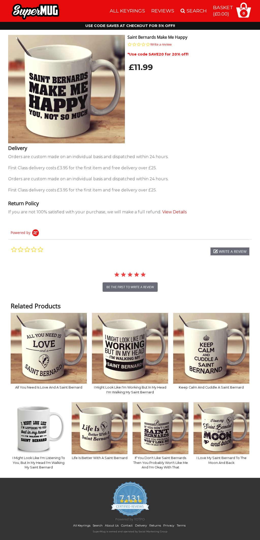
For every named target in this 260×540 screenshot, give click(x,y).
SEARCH (196, 11)
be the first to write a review (130, 287)
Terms (181, 525)
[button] (229, 251)
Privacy (168, 525)
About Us (112, 525)
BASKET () (223, 10)
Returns (155, 525)
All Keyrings (127, 11)
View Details (174, 212)
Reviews (162, 11)
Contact (127, 525)
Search (98, 525)
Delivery (141, 525)
